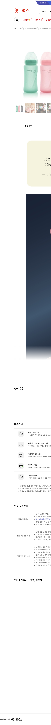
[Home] (15, 28)
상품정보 (28, 126)
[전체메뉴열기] (16, 19)
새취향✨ (27, 19)
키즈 (20, 28)
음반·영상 (38, 19)
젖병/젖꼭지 (46, 28)
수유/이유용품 (32, 28)
